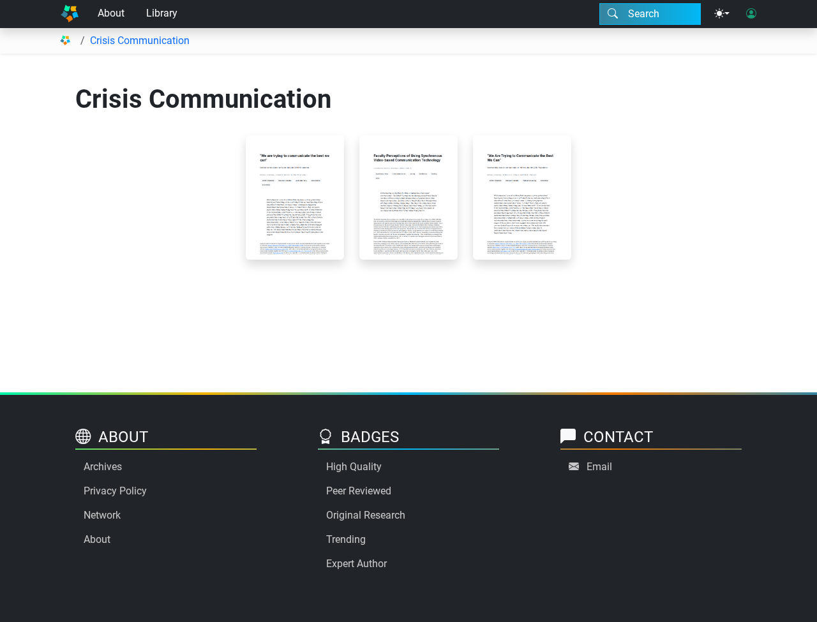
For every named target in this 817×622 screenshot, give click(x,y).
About (111, 13)
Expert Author (356, 564)
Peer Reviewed (358, 491)
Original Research (365, 515)
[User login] (751, 14)
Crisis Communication (140, 40)
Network (102, 515)
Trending (346, 539)
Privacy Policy (115, 491)
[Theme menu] (722, 14)
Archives (103, 467)
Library (161, 13)
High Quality (354, 467)
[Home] (69, 14)
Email (599, 467)
